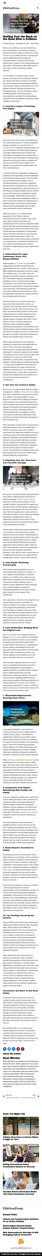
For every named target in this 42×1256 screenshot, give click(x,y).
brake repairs (7, 870)
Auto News (35, 43)
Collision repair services (25, 499)
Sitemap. (37, 1254)
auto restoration (15, 637)
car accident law (20, 263)
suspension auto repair (27, 812)
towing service (25, 392)
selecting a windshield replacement (20, 760)
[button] (5, 2)
